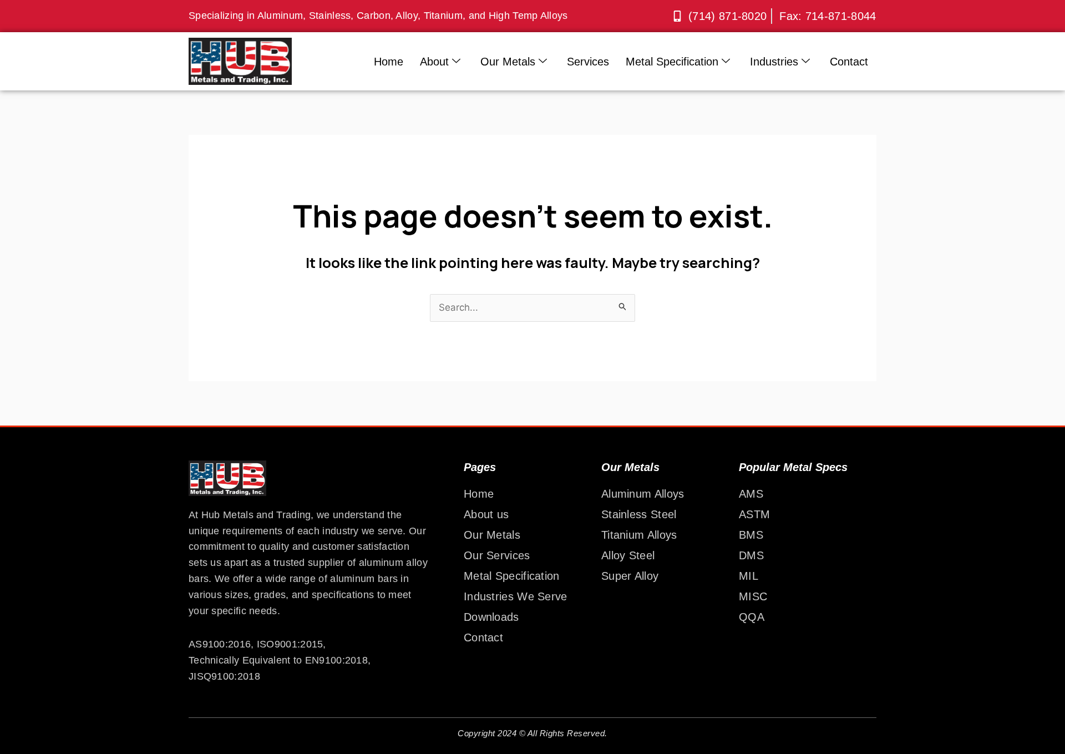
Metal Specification (672, 61)
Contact (849, 61)
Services (588, 61)
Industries (774, 61)
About (434, 61)
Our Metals (507, 61)
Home (388, 61)
